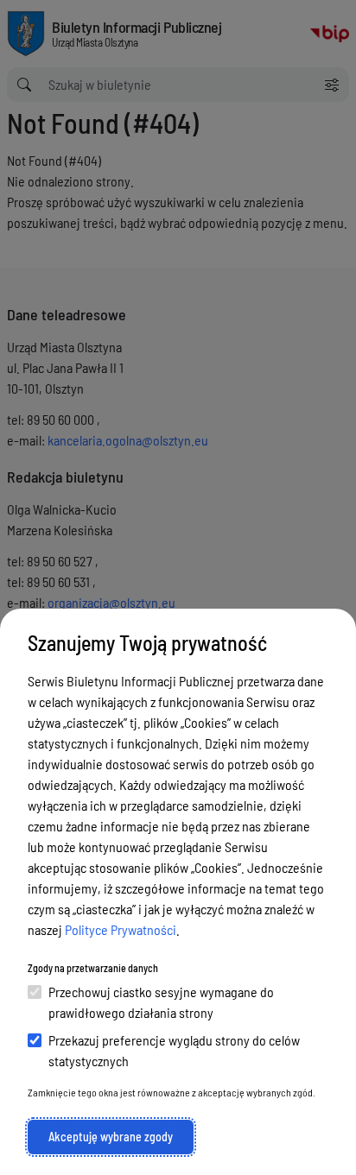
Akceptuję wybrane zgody (110, 1136)
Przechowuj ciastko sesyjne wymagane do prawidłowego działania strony (161, 1001)
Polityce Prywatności (120, 929)
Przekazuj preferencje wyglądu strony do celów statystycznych (174, 1050)
